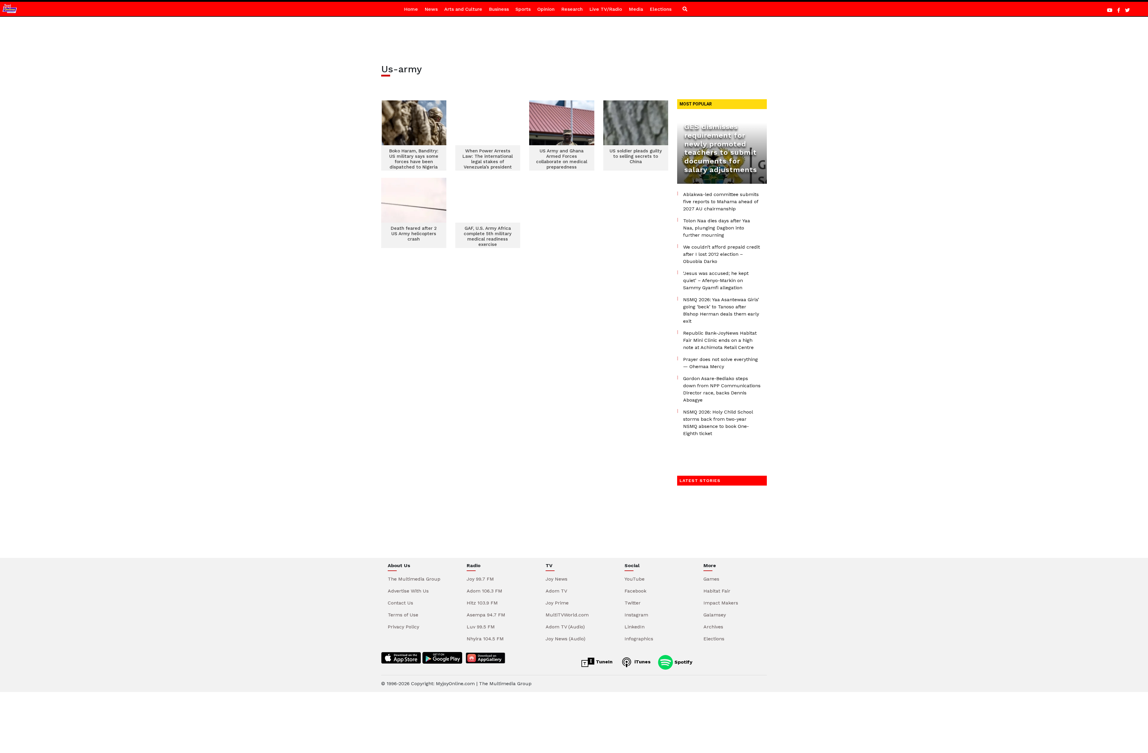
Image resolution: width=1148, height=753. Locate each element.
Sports (523, 9)
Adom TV (556, 591)
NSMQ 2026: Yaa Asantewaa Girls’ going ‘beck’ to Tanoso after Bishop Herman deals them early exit (721, 310)
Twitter (633, 603)
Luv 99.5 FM (481, 627)
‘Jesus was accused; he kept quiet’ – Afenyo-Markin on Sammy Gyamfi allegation (716, 280)
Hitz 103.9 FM (482, 603)
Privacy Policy (403, 627)
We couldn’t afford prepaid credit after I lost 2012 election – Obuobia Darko (721, 254)
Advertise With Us (408, 591)
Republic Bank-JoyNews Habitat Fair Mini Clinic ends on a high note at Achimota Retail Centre (720, 340)
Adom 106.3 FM (484, 591)
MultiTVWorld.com (567, 615)
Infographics (639, 639)
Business (499, 9)
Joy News (556, 579)
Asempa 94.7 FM (486, 615)
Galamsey (714, 615)
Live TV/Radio (605, 9)
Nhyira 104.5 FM (485, 639)
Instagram (636, 615)
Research (572, 9)
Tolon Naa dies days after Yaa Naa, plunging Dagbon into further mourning (716, 228)
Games (711, 579)
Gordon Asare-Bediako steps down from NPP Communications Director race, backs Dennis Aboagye (722, 389)
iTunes (642, 662)
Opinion (546, 9)
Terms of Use (403, 615)
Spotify (682, 662)
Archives (713, 627)
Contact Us (400, 603)
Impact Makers (720, 603)
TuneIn (603, 662)
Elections (660, 9)
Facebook (635, 591)
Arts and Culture (463, 9)
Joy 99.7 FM (480, 579)
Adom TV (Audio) (565, 627)
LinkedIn (635, 627)
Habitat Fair (716, 591)
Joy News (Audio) (565, 639)
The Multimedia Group (414, 579)
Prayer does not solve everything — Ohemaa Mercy (720, 362)
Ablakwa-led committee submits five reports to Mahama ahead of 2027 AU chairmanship (721, 202)
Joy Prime (557, 603)
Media (636, 9)
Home (411, 9)
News (431, 9)
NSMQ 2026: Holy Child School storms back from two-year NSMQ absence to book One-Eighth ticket (718, 422)
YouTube (635, 579)
